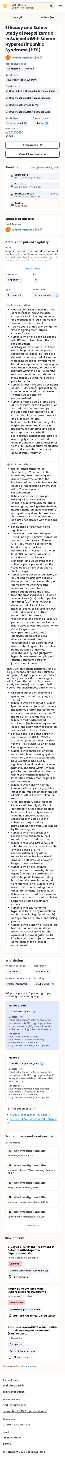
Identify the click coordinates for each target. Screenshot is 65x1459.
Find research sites (14, 1405)
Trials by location (14, 1392)
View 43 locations (30, 154)
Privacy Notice (12, 1437)
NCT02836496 (14, 132)
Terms (7, 1444)
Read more (32, 268)
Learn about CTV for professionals (25, 1411)
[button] (22, 80)
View (52, 193)
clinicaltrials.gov (28, 1366)
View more (32, 1225)
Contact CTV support (16, 1424)
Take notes (30, 145)
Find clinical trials (13, 1385)
